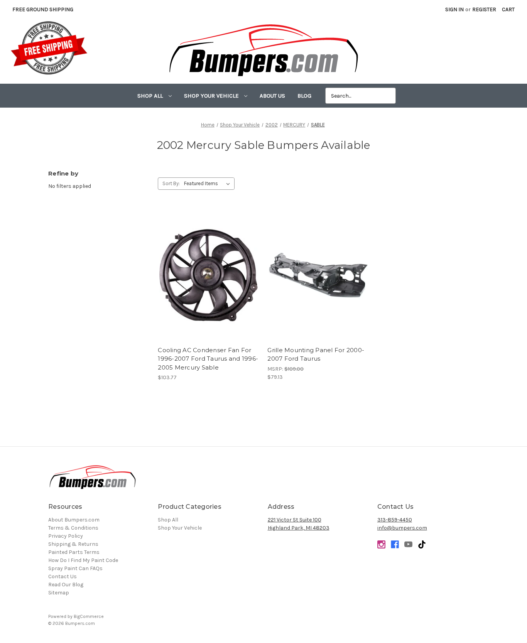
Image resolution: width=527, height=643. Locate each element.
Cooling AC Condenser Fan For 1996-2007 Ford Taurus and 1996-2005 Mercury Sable (208, 358)
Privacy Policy (65, 536)
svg (422, 544)
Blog (304, 95)
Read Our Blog (65, 584)
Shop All (150, 95)
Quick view (208, 268)
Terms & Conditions (73, 528)
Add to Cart (208, 282)
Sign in (454, 9)
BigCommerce (89, 616)
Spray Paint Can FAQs (75, 568)
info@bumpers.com (402, 528)
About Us (272, 95)
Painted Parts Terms (74, 552)
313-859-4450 (394, 519)
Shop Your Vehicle (212, 95)
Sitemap (58, 592)
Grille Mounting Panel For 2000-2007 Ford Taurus (315, 354)
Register (484, 9)
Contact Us (62, 576)
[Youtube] (408, 544)
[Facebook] (395, 544)
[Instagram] (381, 544)
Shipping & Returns (73, 544)
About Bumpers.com (74, 519)
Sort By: (171, 183)
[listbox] (208, 183)
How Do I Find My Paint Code (83, 560)
